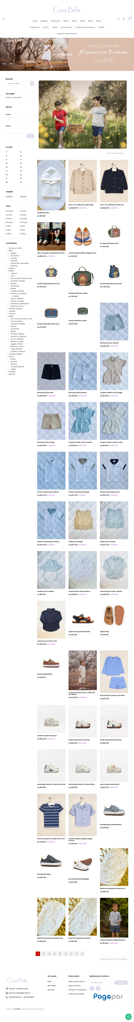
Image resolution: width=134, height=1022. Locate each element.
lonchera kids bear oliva (109, 243)
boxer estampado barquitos (80, 938)
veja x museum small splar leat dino (50, 253)
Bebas (66, 21)
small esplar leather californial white (51, 784)
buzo (12, 276)
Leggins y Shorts (17, 344)
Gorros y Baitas (17, 321)
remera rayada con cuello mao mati (51, 839)
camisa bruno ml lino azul (47, 641)
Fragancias (34, 27)
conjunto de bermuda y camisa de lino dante (82, 693)
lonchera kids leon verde (78, 293)
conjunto (14, 273)
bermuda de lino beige (45, 442)
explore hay (104, 631)
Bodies (13, 288)
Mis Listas (51, 990)
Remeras (14, 266)
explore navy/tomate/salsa (79, 631)
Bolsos (99, 21)
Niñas (82, 21)
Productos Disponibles (14, 97)
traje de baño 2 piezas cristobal (112, 695)
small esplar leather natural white (82, 784)
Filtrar (30, 136)
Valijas (13, 369)
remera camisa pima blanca (48, 492)
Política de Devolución (77, 982)
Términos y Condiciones (77, 990)
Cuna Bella (16, 1009)
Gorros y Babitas (17, 298)
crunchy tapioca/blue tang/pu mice (82, 253)
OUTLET (46, 27)
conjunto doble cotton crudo (111, 442)
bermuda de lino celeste (109, 343)
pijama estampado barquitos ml (112, 888)
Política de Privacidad (76, 994)
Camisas (14, 261)
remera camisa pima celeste (48, 542)
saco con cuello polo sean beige (81, 205)
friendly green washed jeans (111, 824)
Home (34, 21)
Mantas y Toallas (15, 248)
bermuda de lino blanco (78, 393)
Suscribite (121, 982)
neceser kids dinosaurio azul (48, 324)
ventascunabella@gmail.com (19, 993)
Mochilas (14, 362)
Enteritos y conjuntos (19, 293)
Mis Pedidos (52, 986)
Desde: (8, 114)
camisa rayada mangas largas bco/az (80, 840)
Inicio (4, 64)
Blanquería (55, 21)
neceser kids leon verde (78, 321)
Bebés (74, 21)
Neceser (14, 364)
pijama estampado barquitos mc (50, 938)
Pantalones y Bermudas (20, 263)
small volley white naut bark (110, 740)
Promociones (66, 27)
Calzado (14, 258)
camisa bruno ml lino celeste (111, 591)
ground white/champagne (79, 879)
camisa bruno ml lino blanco (79, 591)
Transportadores (17, 367)
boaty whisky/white (44, 674)
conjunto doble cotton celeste (80, 442)
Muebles (44, 21)
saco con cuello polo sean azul (112, 205)
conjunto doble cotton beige (111, 393)
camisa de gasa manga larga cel (112, 940)
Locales (101, 27)
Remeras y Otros (17, 306)
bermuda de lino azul (45, 393)
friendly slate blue (44, 874)
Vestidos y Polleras (18, 351)
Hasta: (8, 126)
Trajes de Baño (16, 349)
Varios (55, 27)
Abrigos (14, 253)
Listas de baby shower (85, 27)
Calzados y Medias (18, 281)
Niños (90, 21)
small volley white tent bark (79, 740)
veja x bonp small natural (109, 784)
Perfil (49, 982)
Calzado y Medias (17, 291)
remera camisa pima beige (79, 492)
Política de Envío (75, 986)
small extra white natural (47, 736)
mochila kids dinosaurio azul (111, 284)
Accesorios (15, 256)
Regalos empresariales (67, 33)
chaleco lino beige (76, 542)
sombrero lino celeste (45, 591)
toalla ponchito (43, 213)
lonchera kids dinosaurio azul (48, 284)
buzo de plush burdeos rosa (21, 278)
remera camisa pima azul (110, 492)
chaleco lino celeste (107, 542)
